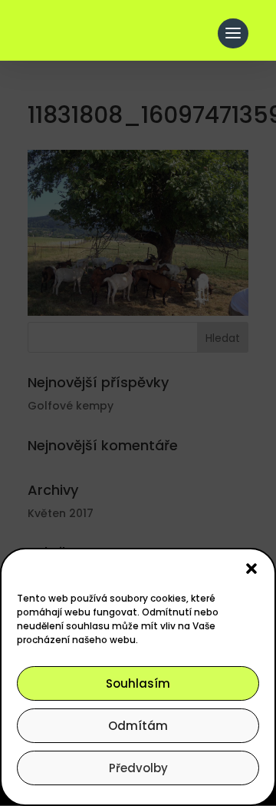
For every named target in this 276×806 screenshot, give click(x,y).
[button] (251, 568)
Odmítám (138, 726)
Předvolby (138, 768)
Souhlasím (138, 683)
